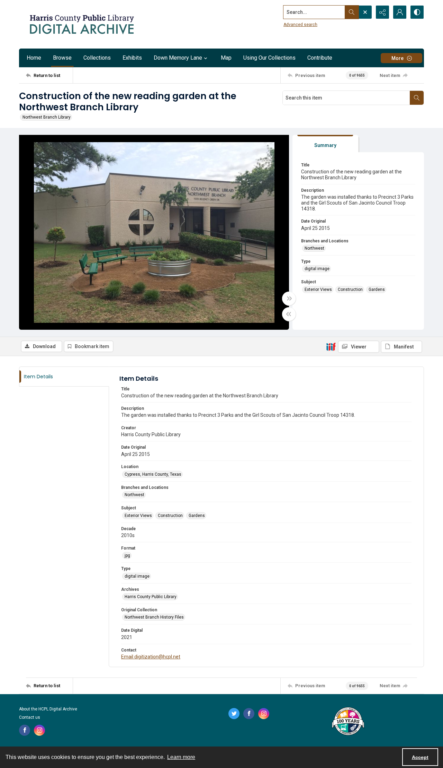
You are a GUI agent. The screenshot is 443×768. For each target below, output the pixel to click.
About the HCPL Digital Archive (48, 709)
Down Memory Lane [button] (178, 57)
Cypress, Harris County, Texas (153, 474)
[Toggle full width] (289, 298)
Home (34, 57)
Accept (420, 757)
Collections (97, 57)
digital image (317, 268)
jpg (127, 555)
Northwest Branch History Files (154, 617)
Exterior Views (318, 289)
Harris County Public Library (151, 596)
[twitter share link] (233, 713)
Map (226, 57)
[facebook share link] (24, 730)
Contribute (319, 57)
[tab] (325, 144)
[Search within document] (417, 98)
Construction (350, 289)
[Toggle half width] (289, 314)
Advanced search (300, 24)
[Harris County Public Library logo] (347, 722)
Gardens (377, 289)
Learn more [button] (181, 757)
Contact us (29, 717)
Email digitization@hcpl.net (150, 656)
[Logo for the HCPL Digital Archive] (81, 24)
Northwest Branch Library (46, 117)
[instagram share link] (39, 730)
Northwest (314, 248)
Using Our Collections (269, 57)
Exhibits (132, 57)
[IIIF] (330, 346)
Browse (62, 57)
